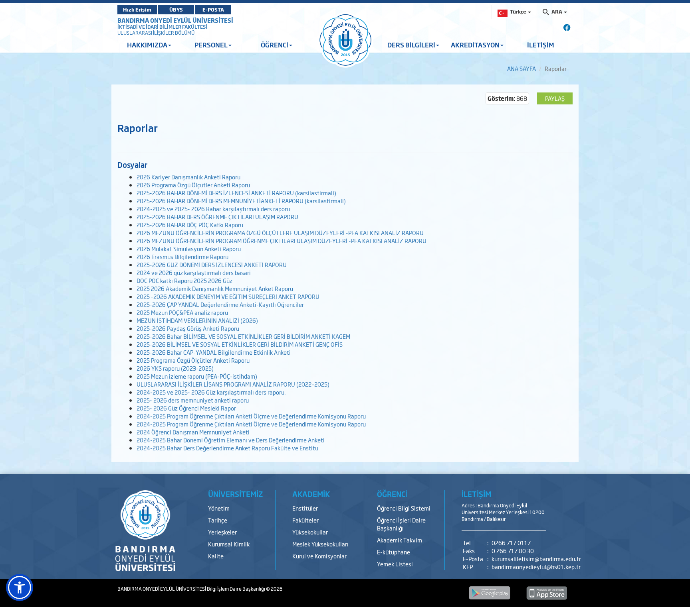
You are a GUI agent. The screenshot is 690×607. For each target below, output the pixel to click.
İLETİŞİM (540, 44)
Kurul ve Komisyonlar (319, 556)
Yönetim (219, 508)
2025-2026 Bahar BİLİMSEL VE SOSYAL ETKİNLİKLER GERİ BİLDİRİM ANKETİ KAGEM (243, 336)
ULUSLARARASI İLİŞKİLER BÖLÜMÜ (155, 32)
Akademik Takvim (399, 540)
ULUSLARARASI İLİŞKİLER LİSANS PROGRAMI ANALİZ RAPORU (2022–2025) (233, 384)
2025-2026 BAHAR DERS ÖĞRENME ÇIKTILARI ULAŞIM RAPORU (217, 216)
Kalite (216, 556)
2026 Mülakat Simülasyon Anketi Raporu (189, 248)
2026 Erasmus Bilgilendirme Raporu (182, 256)
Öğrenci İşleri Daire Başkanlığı (401, 524)
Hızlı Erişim (137, 9)
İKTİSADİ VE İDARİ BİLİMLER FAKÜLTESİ (162, 26)
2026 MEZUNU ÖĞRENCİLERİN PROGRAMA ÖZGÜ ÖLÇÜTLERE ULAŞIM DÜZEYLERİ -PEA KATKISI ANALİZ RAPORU (280, 232)
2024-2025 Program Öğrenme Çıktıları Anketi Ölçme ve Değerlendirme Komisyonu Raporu (251, 416)
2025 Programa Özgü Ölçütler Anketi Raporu (193, 360)
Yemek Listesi (395, 564)
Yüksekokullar (310, 532)
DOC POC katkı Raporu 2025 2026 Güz (184, 280)
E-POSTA (213, 9)
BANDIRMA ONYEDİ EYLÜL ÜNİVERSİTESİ (175, 20)
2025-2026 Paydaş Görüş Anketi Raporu (188, 328)
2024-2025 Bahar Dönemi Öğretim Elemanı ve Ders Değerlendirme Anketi (231, 440)
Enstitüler (305, 508)
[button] (19, 587)
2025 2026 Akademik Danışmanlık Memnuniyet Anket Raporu (215, 288)
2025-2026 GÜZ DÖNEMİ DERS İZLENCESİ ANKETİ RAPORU (212, 264)
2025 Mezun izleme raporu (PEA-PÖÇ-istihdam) (197, 376)
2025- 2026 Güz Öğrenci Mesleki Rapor (186, 408)
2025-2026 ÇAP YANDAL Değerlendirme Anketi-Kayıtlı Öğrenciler (220, 304)
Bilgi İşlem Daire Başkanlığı (236, 588)
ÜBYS (176, 9)
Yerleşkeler (222, 532)
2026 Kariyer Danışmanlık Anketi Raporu (188, 177)
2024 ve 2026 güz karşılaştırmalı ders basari (194, 272)
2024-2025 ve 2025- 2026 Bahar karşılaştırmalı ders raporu (213, 208)
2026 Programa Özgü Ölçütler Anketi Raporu (193, 185)
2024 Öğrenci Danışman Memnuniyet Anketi (193, 432)
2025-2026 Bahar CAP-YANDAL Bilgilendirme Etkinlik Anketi (214, 352)
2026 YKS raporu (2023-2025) (175, 368)
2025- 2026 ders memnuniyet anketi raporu (193, 400)
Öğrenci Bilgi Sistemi (403, 508)
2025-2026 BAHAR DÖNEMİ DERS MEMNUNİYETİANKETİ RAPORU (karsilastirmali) (241, 200)
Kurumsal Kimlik (229, 544)
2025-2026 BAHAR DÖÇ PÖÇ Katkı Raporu (190, 224)
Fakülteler (305, 520)
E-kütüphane (393, 552)
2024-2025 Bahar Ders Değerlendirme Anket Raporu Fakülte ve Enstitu (227, 448)
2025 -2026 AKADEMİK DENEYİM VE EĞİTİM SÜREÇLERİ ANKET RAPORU (228, 296)
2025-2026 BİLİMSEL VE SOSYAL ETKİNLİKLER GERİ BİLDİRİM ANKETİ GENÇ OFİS (240, 344)
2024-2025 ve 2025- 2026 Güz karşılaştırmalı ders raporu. (211, 392)
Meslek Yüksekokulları (320, 544)
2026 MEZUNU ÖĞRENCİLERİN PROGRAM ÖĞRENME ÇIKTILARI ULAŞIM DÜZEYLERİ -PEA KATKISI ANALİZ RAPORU (281, 240)
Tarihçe (217, 520)
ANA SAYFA (521, 68)
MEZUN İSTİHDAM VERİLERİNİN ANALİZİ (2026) (197, 320)
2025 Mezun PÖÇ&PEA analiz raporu (182, 312)
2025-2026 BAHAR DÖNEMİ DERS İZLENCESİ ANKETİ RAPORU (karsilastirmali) (236, 193)
